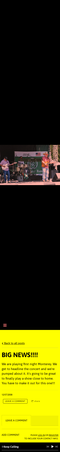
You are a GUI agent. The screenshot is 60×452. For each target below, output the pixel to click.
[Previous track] (47, 446)
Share (37, 401)
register (53, 435)
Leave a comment (15, 401)
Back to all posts (14, 343)
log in (41, 435)
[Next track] (56, 446)
